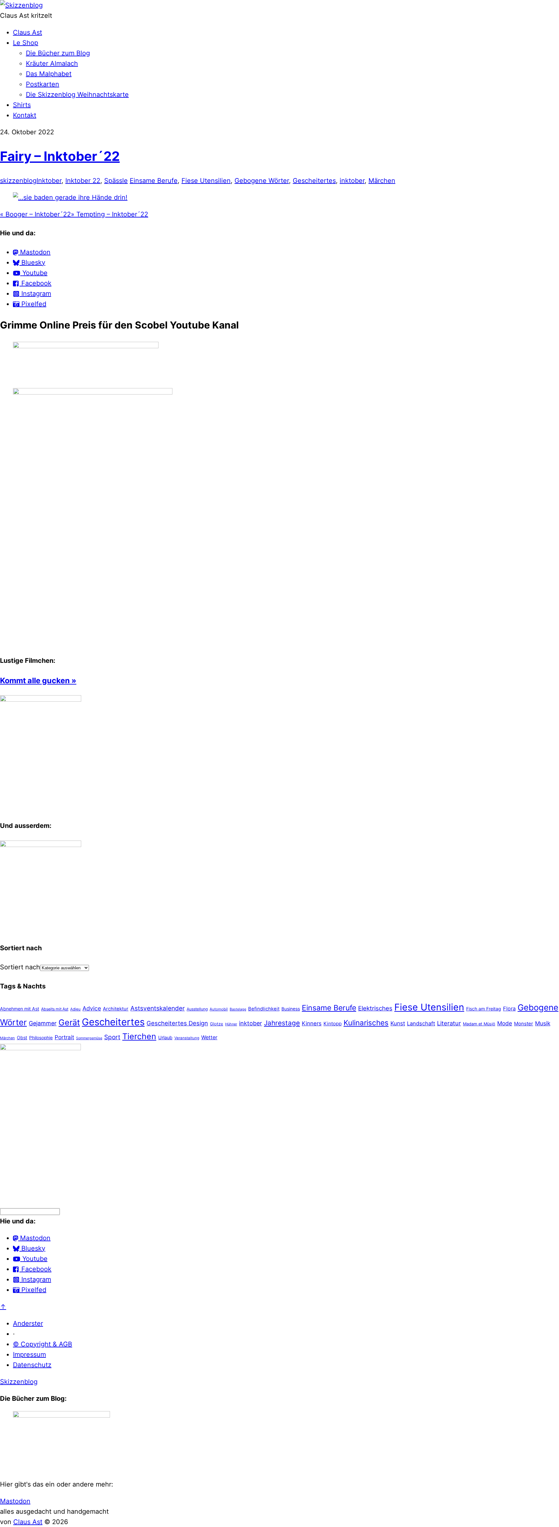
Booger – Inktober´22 (35, 214)
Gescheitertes (314, 180)
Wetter (209, 1037)
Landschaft (421, 1023)
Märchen (381, 180)
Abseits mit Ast (54, 1009)
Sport (112, 1037)
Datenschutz (32, 1365)
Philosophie (41, 1037)
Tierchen (139, 1036)
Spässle (116, 180)
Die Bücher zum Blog (58, 53)
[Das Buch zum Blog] (40, 845)
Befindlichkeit (264, 1009)
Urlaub (165, 1037)
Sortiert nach (20, 967)
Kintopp (332, 1023)
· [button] (14, 1334)
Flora (509, 1008)
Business (290, 1008)
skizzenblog (18, 180)
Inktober (49, 180)
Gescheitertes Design (177, 1023)
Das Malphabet (48, 74)
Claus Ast (27, 32)
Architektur (115, 1009)
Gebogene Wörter (262, 180)
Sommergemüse (89, 1038)
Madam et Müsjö (479, 1023)
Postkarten (42, 84)
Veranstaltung (186, 1038)
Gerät (69, 1022)
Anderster (28, 1323)
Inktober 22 (82, 180)
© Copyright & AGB (42, 1344)
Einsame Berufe (154, 180)
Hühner (231, 1024)
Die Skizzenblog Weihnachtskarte (77, 94)
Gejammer (43, 1023)
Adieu (75, 1009)
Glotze (216, 1023)
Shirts (22, 105)
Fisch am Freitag (483, 1008)
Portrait (64, 1037)
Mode (504, 1023)
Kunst (397, 1023)
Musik (542, 1023)
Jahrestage (282, 1023)
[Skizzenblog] (21, 5)
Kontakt (24, 115)
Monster (523, 1023)
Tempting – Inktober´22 (109, 214)
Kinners (312, 1023)
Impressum (29, 1354)
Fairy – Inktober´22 (60, 156)
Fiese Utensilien (206, 180)
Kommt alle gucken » (38, 680)
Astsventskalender (157, 1008)
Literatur (449, 1023)
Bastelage (238, 1009)
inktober (352, 180)
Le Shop (25, 43)
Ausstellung (197, 1009)
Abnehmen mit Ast (19, 1008)
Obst (22, 1037)
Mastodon (15, 1501)
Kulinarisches (366, 1022)
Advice (91, 1008)
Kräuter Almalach (52, 63)
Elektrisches (375, 1008)
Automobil (219, 1009)
